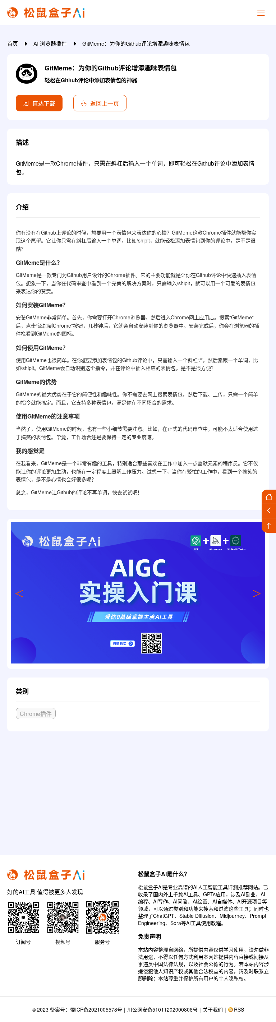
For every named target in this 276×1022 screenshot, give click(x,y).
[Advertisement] (138, 790)
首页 (13, 43)
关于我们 (213, 1009)
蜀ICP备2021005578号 (96, 1009)
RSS (239, 1009)
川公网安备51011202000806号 (162, 1009)
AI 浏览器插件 (50, 43)
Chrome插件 (36, 713)
